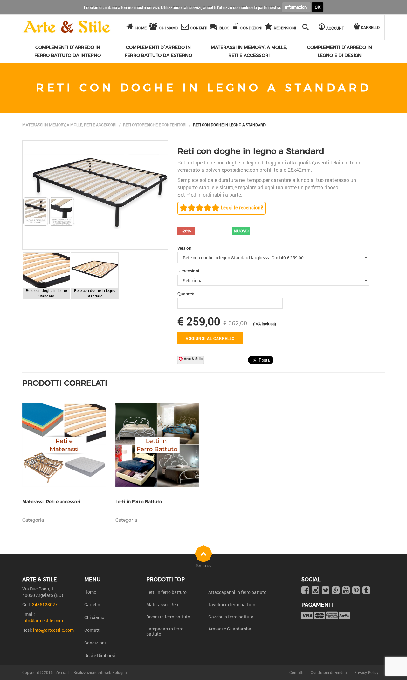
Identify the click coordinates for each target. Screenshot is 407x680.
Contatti (92, 630)
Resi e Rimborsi (99, 655)
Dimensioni (188, 271)
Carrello (92, 605)
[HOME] (131, 27)
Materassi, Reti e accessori (51, 501)
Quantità (185, 293)
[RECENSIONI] (269, 27)
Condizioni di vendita (329, 672)
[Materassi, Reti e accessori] (64, 445)
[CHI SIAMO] (154, 27)
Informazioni (296, 7)
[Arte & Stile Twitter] (325, 591)
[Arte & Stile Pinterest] (356, 591)
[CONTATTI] (185, 27)
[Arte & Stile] (66, 27)
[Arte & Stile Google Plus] (336, 591)
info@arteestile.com (42, 620)
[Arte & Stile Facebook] (305, 591)
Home (90, 592)
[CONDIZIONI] (236, 27)
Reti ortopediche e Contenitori (154, 124)
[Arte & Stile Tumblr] (366, 591)
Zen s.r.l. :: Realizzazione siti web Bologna (91, 672)
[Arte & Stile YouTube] (346, 591)
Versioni (184, 248)
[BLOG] (214, 27)
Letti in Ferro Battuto (138, 501)
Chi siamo (94, 617)
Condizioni (95, 643)
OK (317, 7)
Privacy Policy (366, 672)
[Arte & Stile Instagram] (315, 591)
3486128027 (45, 605)
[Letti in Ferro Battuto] (157, 445)
